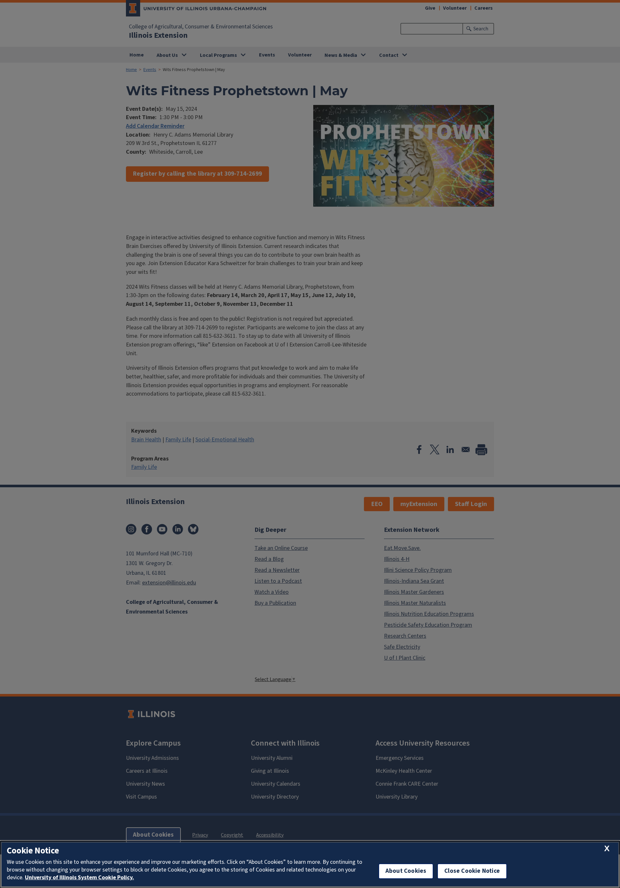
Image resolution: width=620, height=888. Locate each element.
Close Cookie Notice (472, 871)
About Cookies (406, 871)
